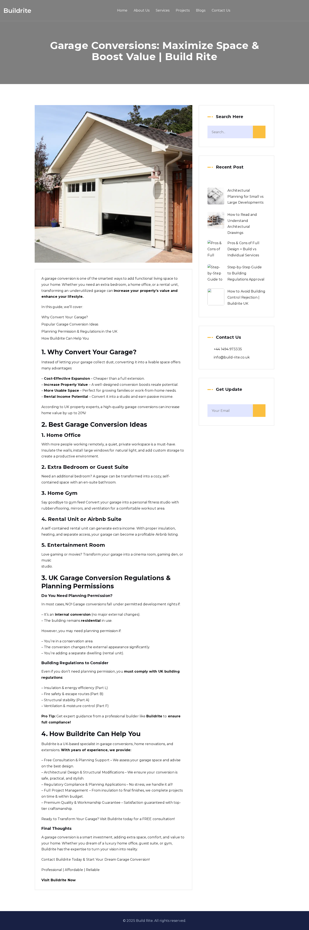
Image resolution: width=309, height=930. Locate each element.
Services (162, 10)
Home (122, 10)
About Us (141, 10)
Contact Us (221, 10)
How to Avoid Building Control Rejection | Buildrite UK (246, 297)
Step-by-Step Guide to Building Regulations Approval (245, 273)
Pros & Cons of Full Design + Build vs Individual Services (243, 249)
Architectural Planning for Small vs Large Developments (245, 196)
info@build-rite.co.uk (232, 357)
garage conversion (60, 279)
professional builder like (133, 716)
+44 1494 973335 (228, 349)
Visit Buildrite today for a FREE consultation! (137, 819)
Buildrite (17, 10)
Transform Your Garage (77, 819)
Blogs (200, 10)
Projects (183, 10)
